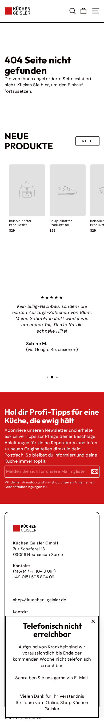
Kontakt (20, 612)
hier (45, 85)
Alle (87, 141)
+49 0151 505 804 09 (34, 577)
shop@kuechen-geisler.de (39, 600)
